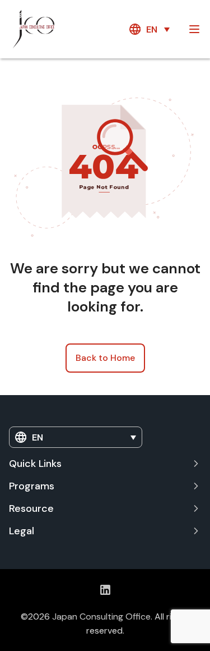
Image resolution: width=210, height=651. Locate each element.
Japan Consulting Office (101, 616)
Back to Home (105, 358)
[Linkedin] (105, 590)
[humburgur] (194, 29)
